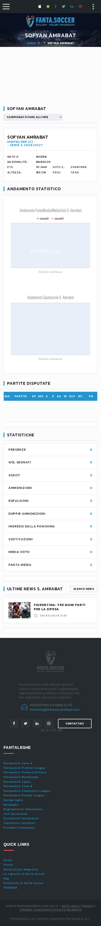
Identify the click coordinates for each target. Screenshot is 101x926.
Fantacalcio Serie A (18, 763)
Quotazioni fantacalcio (21, 818)
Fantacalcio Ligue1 (17, 782)
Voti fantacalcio (16, 814)
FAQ (6, 878)
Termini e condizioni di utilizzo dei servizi (50, 910)
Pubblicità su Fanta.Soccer (23, 883)
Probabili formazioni (19, 828)
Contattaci (75, 723)
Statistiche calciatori (19, 823)
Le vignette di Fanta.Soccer (24, 874)
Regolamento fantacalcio (23, 809)
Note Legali (71, 906)
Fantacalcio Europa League (24, 795)
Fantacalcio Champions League (27, 791)
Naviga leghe (13, 800)
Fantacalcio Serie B (18, 786)
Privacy (88, 906)
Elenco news (84, 589)
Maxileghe (11, 805)
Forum (8, 865)
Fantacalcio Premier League (24, 768)
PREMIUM (10, 888)
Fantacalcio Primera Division (25, 772)
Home (31, 43)
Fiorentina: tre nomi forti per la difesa (59, 607)
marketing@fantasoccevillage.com (55, 709)
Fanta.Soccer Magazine (21, 869)
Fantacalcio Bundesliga (21, 777)
